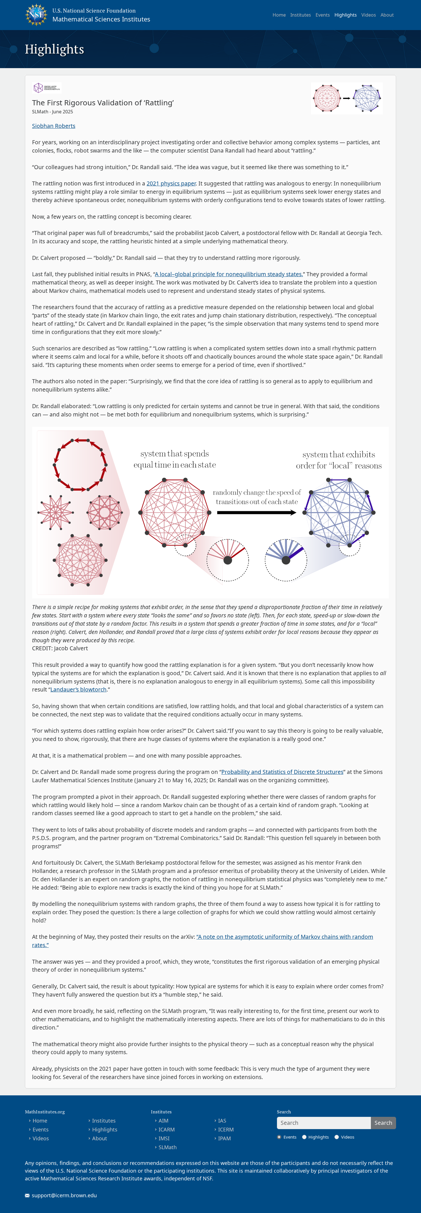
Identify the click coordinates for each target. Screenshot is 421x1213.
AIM (163, 1120)
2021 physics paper (171, 183)
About (387, 15)
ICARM (167, 1129)
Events (323, 15)
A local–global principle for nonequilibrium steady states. (229, 274)
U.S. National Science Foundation (94, 10)
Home (279, 15)
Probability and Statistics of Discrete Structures (282, 772)
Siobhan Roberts (53, 126)
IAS (222, 1120)
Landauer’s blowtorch (78, 689)
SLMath (168, 1147)
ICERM (226, 1129)
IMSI (164, 1138)
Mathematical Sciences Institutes (101, 19)
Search (383, 1123)
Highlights (346, 15)
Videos (368, 15)
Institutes (300, 15)
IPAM (224, 1138)
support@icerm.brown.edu (64, 1195)
